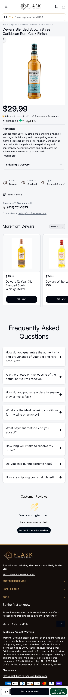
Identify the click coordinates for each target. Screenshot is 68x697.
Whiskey (24, 24)
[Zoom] (3, 39)
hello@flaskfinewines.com (32, 213)
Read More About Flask (19, 574)
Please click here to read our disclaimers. (25, 676)
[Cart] (63, 6)
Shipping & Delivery (18, 164)
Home (5, 24)
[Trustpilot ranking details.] (35, 120)
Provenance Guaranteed (47, 116)
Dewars (13, 184)
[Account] (56, 6)
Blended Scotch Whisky (41, 24)
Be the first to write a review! (34, 530)
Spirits (14, 24)
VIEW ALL (55, 226)
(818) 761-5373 (17, 207)
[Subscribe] (60, 624)
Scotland (32, 184)
